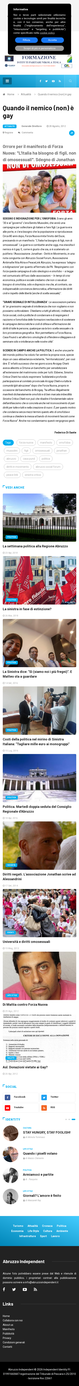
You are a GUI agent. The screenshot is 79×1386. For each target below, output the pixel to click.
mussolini (11, 450)
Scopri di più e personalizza (39, 48)
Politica (11, 537)
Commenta (27, 132)
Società (11, 865)
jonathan (62, 450)
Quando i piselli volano (40, 1153)
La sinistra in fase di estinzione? (27, 609)
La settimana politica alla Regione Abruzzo (35, 546)
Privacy (7, 1338)
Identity (13, 1119)
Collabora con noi (13, 1320)
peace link (12, 474)
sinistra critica (33, 474)
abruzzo (11, 458)
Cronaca (47, 1225)
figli (26, 450)
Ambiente (62, 1231)
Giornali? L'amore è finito (42, 1195)
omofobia (64, 442)
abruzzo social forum (48, 466)
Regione (9, 132)
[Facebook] (40, 81)
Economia (17, 1231)
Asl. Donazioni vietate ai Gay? (25, 1067)
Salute (11, 1058)
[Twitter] (47, 81)
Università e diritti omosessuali (26, 942)
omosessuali (42, 450)
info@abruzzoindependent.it (41, 1282)
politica (46, 458)
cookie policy (47, 32)
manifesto (46, 442)
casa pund (29, 458)
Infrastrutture (27, 1236)
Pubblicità (8, 1333)
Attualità (26, 94)
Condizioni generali (14, 1342)
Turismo (18, 1225)
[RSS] (60, 81)
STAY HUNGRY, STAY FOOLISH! (47, 1132)
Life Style (12, 995)
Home (10, 94)
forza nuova (26, 442)
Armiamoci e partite (38, 1174)
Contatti (7, 1346)
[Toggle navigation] (7, 80)
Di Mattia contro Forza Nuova (25, 1004)
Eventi (10, 933)
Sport (43, 1236)
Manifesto (9, 1329)
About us (8, 1324)
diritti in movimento (17, 466)
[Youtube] (53, 81)
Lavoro (55, 1236)
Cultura (27, 1128)
